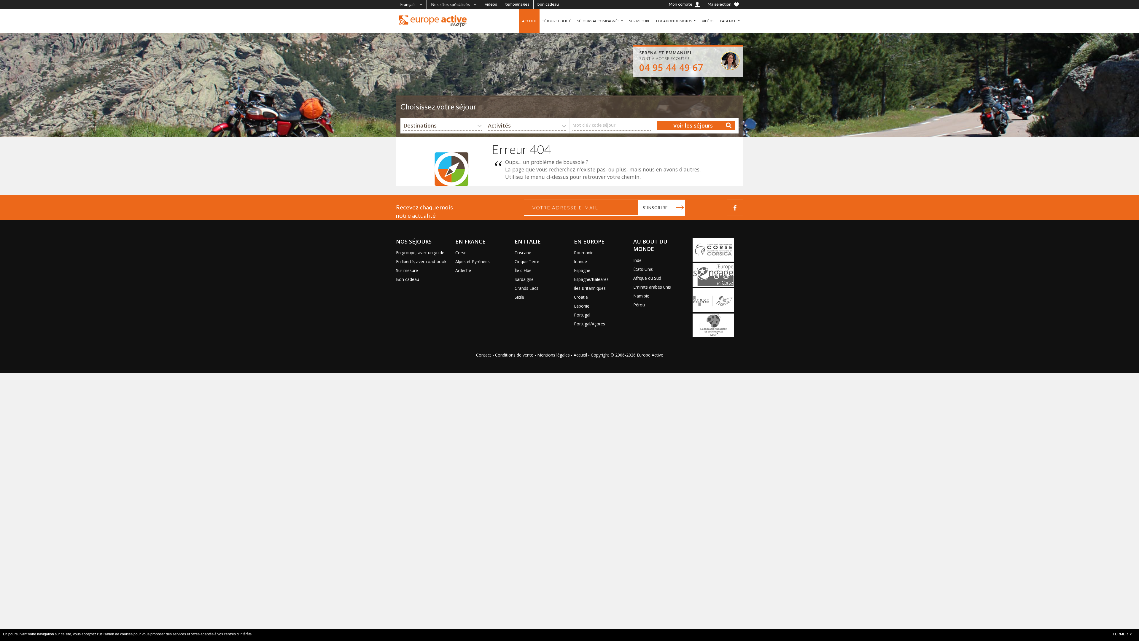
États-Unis (643, 269)
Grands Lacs (526, 288)
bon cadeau (548, 4)
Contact (483, 355)
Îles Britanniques (590, 288)
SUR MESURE (639, 21)
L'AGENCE (728, 21)
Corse (461, 252)
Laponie (581, 306)
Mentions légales (553, 355)
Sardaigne (524, 279)
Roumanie (584, 252)
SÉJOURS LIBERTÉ (557, 21)
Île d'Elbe (523, 270)
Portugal (582, 315)
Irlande (580, 261)
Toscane (523, 252)
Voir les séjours (693, 125)
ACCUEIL (529, 21)
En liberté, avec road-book (421, 261)
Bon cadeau (407, 279)
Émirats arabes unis (652, 287)
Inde (637, 260)
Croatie (581, 297)
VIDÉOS (708, 21)
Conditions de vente (514, 355)
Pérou (639, 305)
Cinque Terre (527, 261)
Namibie (641, 296)
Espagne (582, 270)
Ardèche (463, 270)
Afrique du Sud (647, 278)
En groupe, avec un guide (420, 252)
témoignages (517, 4)
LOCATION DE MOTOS (674, 21)
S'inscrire (655, 207)
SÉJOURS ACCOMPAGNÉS (598, 21)
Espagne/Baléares (591, 279)
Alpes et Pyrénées (472, 261)
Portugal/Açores (589, 324)
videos (491, 4)
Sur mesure (407, 270)
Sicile (519, 297)
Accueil (580, 355)
